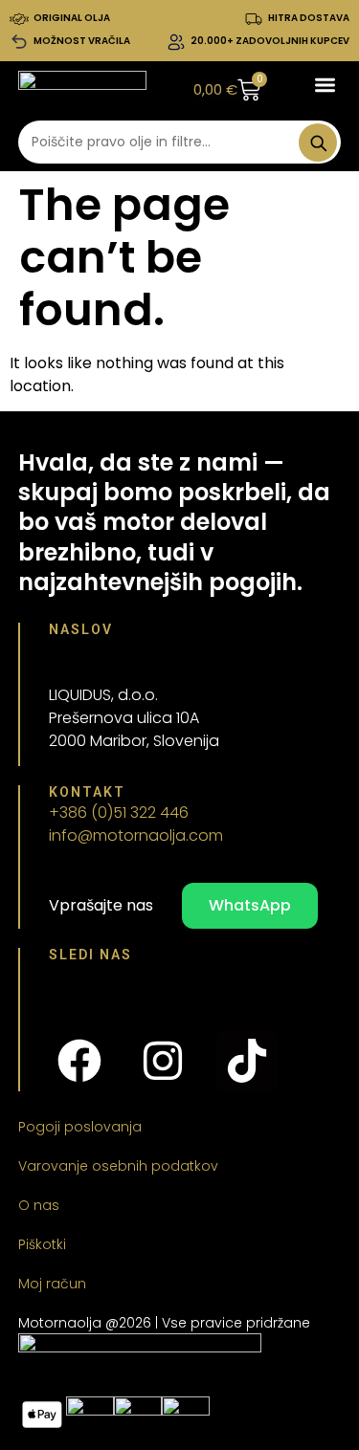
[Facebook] (79, 1060)
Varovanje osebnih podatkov (118, 1165)
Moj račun (52, 1283)
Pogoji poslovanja (80, 1126)
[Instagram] (162, 1060)
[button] (325, 85)
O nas (38, 1205)
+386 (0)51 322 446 (119, 813)
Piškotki (42, 1244)
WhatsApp (250, 905)
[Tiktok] (247, 1060)
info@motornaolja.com (136, 835)
